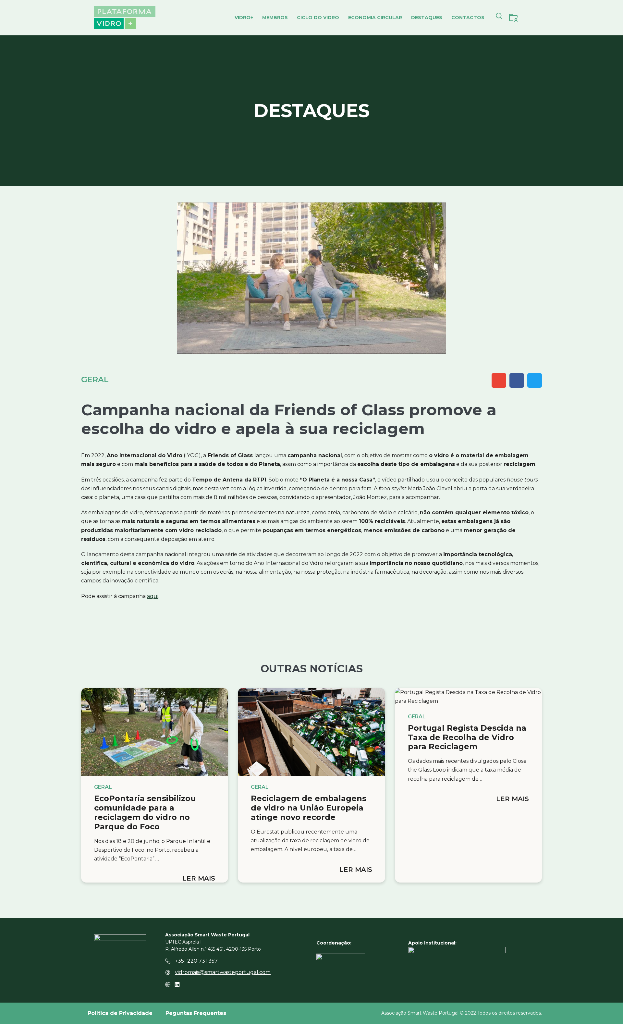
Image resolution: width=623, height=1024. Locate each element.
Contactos (467, 17)
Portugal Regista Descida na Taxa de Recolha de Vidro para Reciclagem (467, 737)
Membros (275, 17)
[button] (499, 17)
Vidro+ (244, 17)
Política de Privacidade (120, 1013)
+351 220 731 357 (196, 961)
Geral (95, 379)
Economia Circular (375, 17)
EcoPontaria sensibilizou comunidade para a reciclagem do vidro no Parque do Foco (145, 812)
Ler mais (198, 878)
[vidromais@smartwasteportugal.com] (167, 972)
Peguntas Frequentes (195, 1013)
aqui (152, 596)
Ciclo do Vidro (318, 17)
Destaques (426, 17)
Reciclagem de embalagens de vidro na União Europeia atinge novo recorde (308, 808)
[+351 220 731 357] (167, 961)
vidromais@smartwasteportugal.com (223, 972)
